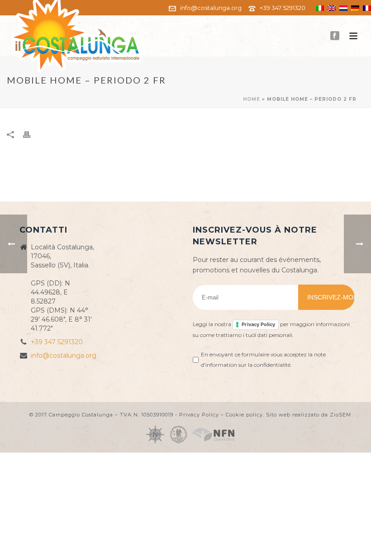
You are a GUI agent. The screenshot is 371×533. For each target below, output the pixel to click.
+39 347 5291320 (282, 7)
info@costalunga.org (211, 7)
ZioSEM (340, 414)
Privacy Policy (258, 324)
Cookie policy (244, 414)
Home (251, 99)
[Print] (31, 134)
